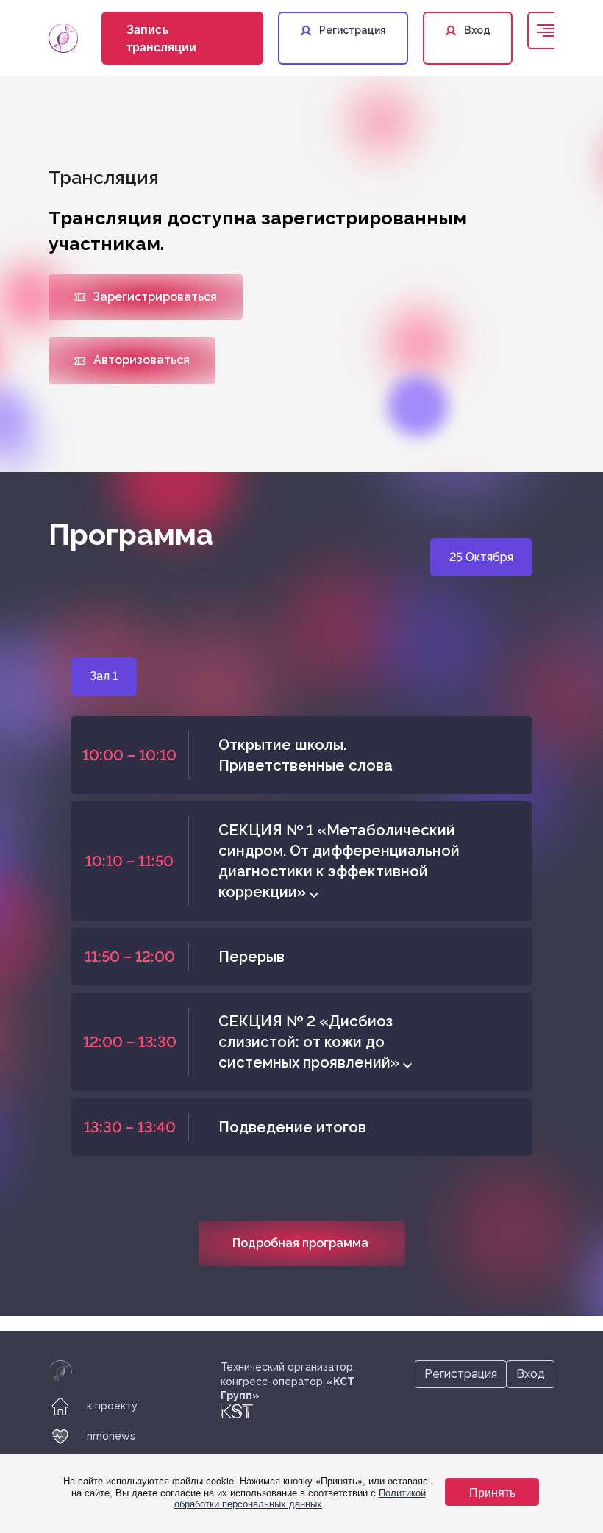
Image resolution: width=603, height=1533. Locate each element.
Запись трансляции (161, 38)
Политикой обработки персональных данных (300, 1498)
